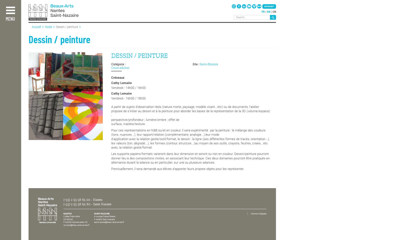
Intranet (269, 6)
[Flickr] (259, 7)
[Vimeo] (254, 7)
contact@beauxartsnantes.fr (76, 225)
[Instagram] (234, 7)
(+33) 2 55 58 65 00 (76, 200)
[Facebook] (239, 7)
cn (274, 11)
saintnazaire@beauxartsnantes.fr (109, 222)
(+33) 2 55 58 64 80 (76, 204)
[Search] (273, 17)
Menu (10, 19)
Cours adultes (120, 68)
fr (263, 11)
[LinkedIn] (244, 7)
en (268, 11)
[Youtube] (249, 7)
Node (48, 27)
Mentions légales (258, 213)
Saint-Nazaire (209, 64)
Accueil (36, 27)
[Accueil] (63, 12)
